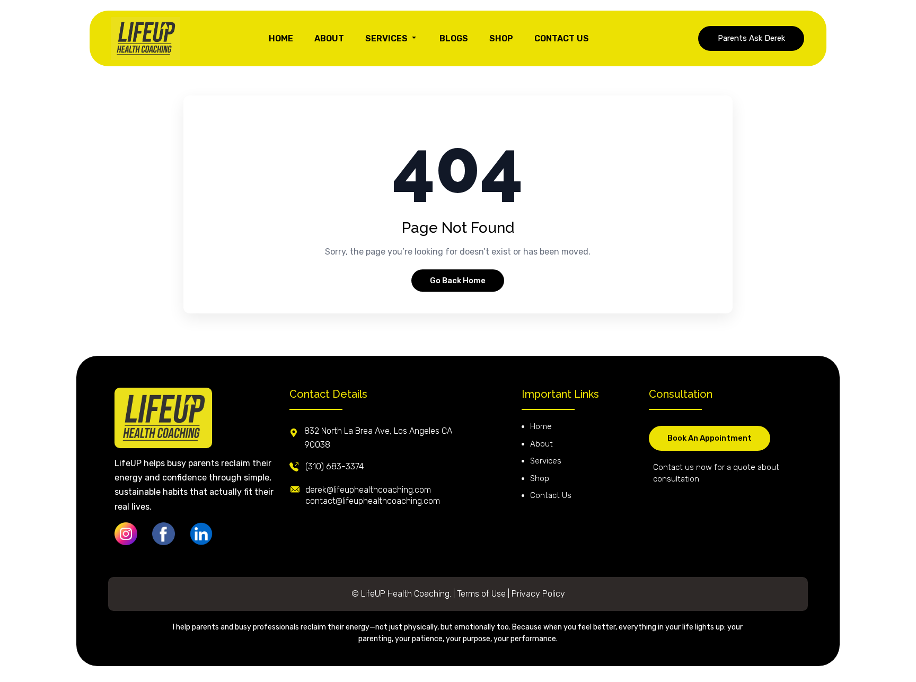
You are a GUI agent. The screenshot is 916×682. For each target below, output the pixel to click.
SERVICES (387, 38)
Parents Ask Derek (751, 38)
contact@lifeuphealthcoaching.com (372, 501)
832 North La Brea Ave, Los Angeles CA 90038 (378, 438)
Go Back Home (458, 280)
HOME (281, 38)
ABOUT (329, 38)
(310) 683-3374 (334, 466)
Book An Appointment (709, 438)
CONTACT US (561, 38)
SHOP (501, 38)
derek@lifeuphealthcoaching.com (368, 490)
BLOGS (453, 38)
